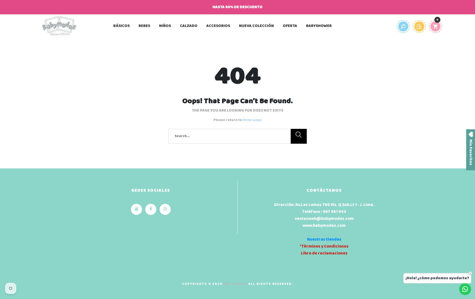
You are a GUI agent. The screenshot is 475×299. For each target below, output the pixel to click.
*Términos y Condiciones (324, 246)
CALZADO (188, 26)
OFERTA (290, 26)
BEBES (144, 26)
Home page (252, 120)
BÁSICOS (121, 26)
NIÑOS (165, 26)
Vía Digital (235, 284)
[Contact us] (465, 289)
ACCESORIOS (218, 26)
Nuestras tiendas (324, 239)
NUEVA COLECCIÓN (256, 26)
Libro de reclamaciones (324, 253)
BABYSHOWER (319, 26)
